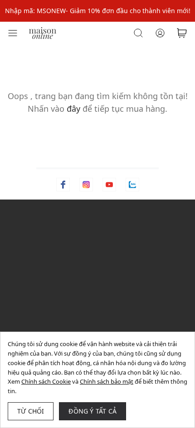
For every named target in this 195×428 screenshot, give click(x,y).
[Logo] (42, 32)
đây (73, 108)
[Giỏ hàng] (182, 33)
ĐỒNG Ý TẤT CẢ (92, 411)
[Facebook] (63, 184)
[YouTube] (109, 184)
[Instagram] (86, 184)
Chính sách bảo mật (106, 381)
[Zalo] (132, 184)
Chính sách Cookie (46, 381)
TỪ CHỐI (30, 411)
